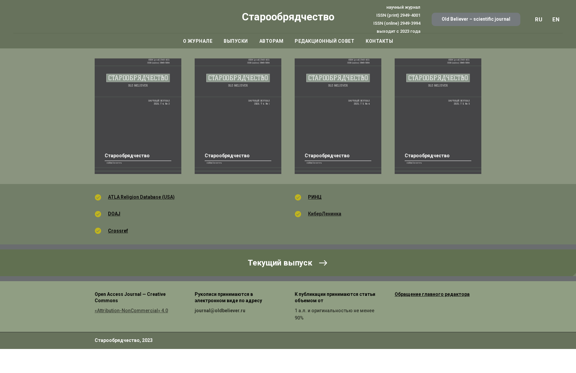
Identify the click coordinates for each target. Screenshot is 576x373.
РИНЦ (315, 197)
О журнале (198, 41)
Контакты (379, 41)
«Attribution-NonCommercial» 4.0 (131, 310)
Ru (538, 19)
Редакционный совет (324, 41)
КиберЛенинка (324, 213)
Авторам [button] (271, 41)
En (555, 19)
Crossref (118, 230)
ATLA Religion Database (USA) (141, 197)
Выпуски (236, 41)
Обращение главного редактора (432, 294)
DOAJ (114, 213)
